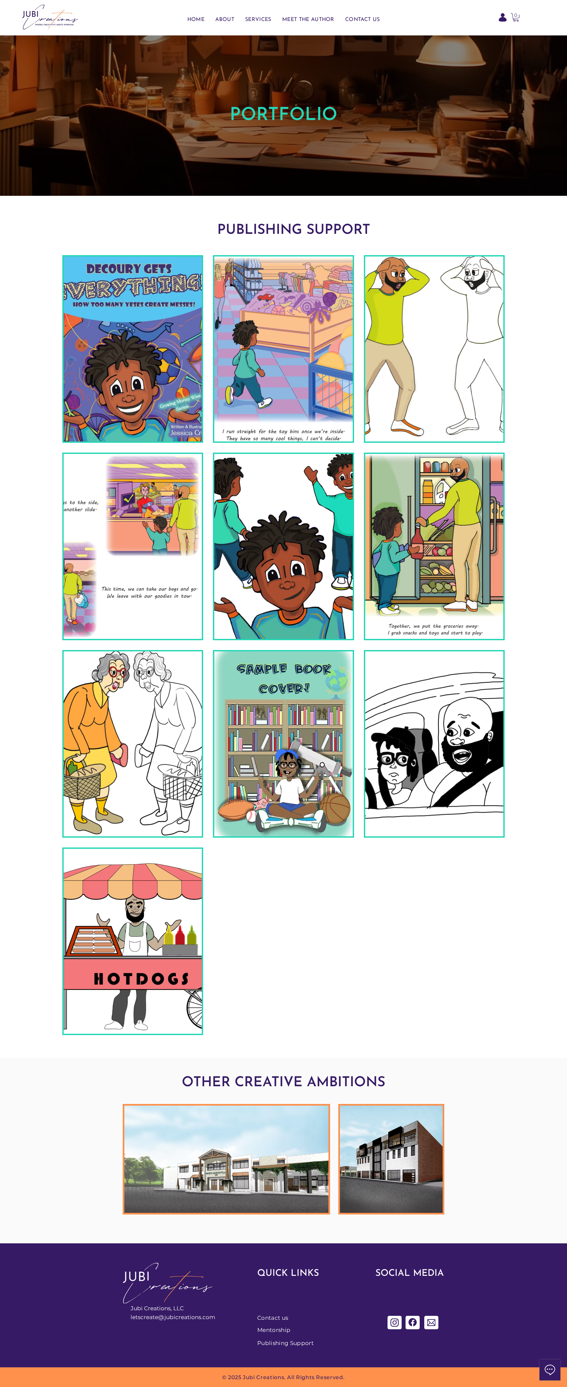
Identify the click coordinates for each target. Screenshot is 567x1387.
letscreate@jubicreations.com (173, 1317)
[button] (516, 17)
